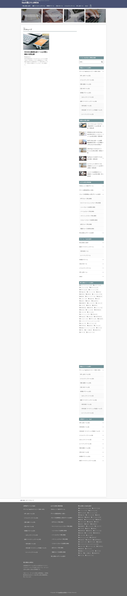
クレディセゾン (92, 323)
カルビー (83, 323)
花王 (89, 305)
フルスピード (91, 332)
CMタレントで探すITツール (86, 185)
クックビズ (91, 303)
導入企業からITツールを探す (86, 232)
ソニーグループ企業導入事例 (87, 207)
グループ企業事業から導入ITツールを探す (90, 194)
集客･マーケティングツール (38, 5)
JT (82, 330)
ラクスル (97, 325)
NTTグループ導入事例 (86, 198)
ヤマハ (83, 332)
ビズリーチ (97, 285)
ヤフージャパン (94, 289)
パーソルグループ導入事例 (87, 211)
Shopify (83, 316)
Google (91, 298)
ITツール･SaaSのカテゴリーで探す (89, 71)
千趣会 (83, 292)
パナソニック (84, 287)
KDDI (82, 294)
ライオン (83, 312)
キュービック (98, 307)
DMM (89, 294)
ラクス (99, 327)
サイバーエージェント (86, 285)
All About (94, 314)
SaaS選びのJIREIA (30, 2)
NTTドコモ (84, 289)
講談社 (100, 296)
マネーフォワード (91, 296)
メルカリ (99, 303)
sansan (90, 316)
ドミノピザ (90, 309)
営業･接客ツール (85, 84)
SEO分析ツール (86, 105)
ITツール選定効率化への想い (86, 190)
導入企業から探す (27, 5)
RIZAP (91, 307)
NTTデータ (93, 318)
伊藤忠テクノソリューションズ (88, 327)
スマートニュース (85, 314)
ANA (88, 300)
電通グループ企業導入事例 (87, 228)
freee (82, 309)
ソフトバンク (91, 292)
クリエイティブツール (70, 5)
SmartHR (95, 300)
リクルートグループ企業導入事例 (88, 220)
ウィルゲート (84, 318)
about (86, 5)
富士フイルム (94, 287)
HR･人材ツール (79, 5)
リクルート (84, 298)
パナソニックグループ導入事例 (88, 215)
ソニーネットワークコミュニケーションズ (90, 321)
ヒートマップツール (87, 114)
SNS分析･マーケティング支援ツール (92, 110)
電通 (82, 296)
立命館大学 (97, 330)
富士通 (101, 318)
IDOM (95, 305)
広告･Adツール (59, 5)
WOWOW (83, 307)
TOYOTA (83, 325)
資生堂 (90, 325)
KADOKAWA (98, 316)
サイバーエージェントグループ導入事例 (90, 202)
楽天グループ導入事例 (86, 224)
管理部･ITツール (50, 5)
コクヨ (83, 305)
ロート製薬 (89, 330)
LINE (82, 300)
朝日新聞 (83, 303)
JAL (98, 298)
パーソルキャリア (97, 294)
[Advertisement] (91, 41)
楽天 (99, 292)
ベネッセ (90, 312)
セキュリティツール (87, 97)
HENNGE (98, 309)
